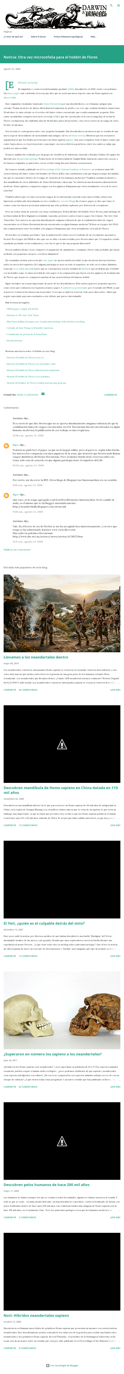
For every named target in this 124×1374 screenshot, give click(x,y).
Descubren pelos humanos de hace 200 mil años (47, 1184)
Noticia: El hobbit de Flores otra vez (25, 357)
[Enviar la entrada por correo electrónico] (43, 394)
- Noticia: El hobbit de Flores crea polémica (27, 376)
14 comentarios (28, 956)
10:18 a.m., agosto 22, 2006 (28, 435)
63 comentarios (28, 689)
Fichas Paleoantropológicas (68, 36)
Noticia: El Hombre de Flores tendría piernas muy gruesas (36, 383)
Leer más (115, 689)
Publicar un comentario (17, 549)
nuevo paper (13, 93)
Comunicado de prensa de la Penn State (27, 334)
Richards (86, 268)
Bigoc (16, 444)
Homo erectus (78, 135)
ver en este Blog (65, 201)
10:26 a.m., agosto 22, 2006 (28, 465)
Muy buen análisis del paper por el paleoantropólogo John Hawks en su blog (46, 321)
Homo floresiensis (52, 104)
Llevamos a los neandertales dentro (36, 657)
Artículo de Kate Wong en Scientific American (30, 328)
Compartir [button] (110, 394)
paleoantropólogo (28, 158)
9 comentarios (27, 1348)
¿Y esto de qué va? (13, 36)
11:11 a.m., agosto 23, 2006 (28, 541)
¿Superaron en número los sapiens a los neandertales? (53, 1053)
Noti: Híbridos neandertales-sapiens (36, 1315)
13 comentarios (28, 825)
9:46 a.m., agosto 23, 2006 (28, 511)
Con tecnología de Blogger (64, 1365)
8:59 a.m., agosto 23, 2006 (27, 485)
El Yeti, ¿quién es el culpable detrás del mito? (44, 923)
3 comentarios (27, 1217)
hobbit (71, 89)
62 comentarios (28, 1086)
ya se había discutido (23, 268)
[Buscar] (111, 5)
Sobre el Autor (38, 36)
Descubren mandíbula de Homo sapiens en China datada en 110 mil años (61, 790)
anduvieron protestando (75, 287)
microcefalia (10, 97)
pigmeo (69, 139)
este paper (48, 260)
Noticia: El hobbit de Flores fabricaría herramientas (33, 370)
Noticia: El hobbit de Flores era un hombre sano (31, 364)
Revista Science (15, 340)
